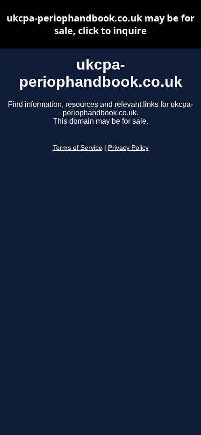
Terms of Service (77, 147)
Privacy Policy (128, 147)
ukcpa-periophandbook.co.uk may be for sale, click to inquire (100, 24)
